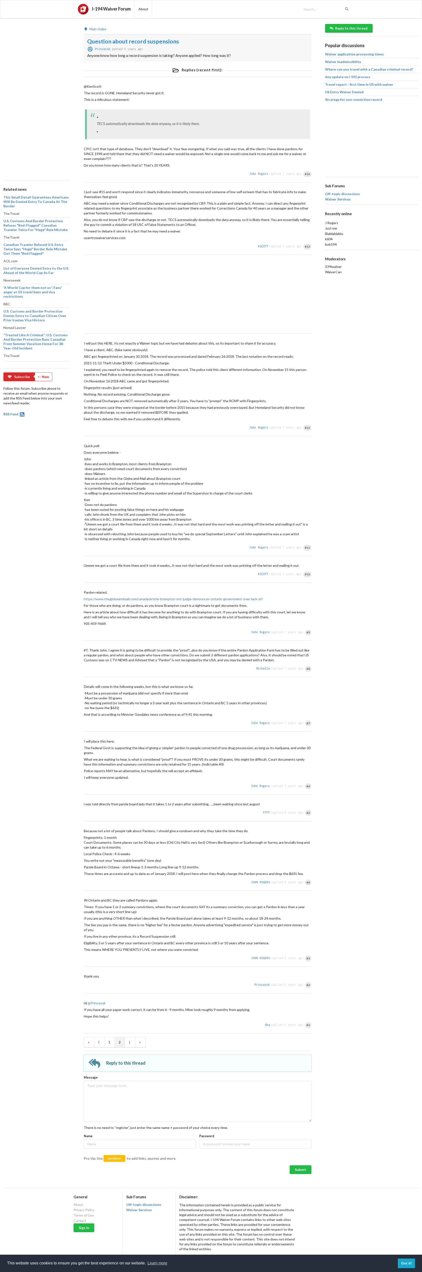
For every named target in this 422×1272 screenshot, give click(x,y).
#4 (308, 882)
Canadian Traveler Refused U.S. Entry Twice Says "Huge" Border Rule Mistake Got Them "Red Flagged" (35, 248)
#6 (308, 786)
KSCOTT (263, 246)
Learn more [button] (157, 1263)
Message (91, 1077)
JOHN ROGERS (260, 882)
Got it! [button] (406, 1263)
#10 (307, 574)
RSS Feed (11, 414)
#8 (308, 669)
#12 (307, 428)
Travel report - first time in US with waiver (359, 84)
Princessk (102, 49)
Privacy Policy (84, 1210)
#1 (308, 1025)
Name (88, 1136)
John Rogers (258, 174)
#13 (307, 246)
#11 (307, 547)
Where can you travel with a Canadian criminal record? (369, 69)
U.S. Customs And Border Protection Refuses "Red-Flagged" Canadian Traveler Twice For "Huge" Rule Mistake (35, 225)
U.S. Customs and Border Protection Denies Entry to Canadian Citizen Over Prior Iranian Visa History (34, 315)
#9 (308, 632)
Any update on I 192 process (347, 77)
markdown (114, 1158)
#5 (308, 813)
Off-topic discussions (342, 194)
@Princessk (97, 1003)
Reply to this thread (351, 28)
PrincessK (262, 985)
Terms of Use (84, 1215)
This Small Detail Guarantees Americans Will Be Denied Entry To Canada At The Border (36, 201)
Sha (267, 1025)
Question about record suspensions (133, 41)
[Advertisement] (36, 97)
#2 (308, 985)
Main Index (97, 29)
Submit (300, 1169)
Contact (80, 1221)
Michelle (263, 668)
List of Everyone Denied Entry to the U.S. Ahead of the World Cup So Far (36, 270)
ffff (266, 812)
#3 (308, 958)
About (78, 1205)
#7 (308, 723)
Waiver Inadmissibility (343, 62)
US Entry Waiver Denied (344, 92)
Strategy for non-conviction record (353, 99)
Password (206, 1136)
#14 (307, 174)
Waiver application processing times (354, 54)
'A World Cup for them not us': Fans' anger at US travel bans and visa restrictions (32, 291)
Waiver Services (338, 199)
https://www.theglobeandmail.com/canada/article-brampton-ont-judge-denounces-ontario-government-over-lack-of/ (173, 599)
